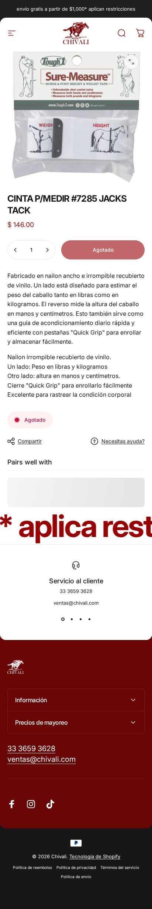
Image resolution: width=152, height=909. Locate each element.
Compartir (30, 441)
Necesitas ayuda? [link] (123, 441)
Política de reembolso (32, 867)
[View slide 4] (89, 619)
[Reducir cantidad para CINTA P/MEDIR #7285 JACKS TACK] (15, 250)
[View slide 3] (80, 619)
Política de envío (76, 876)
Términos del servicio (119, 867)
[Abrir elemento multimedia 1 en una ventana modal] (131, 61)
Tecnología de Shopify (94, 856)
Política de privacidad (76, 867)
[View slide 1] (62, 619)
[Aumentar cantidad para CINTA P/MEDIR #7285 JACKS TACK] (47, 250)
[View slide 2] (71, 619)
